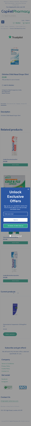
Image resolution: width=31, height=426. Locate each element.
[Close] (28, 189)
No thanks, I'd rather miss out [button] (15, 225)
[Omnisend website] (15, 235)
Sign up (15, 219)
